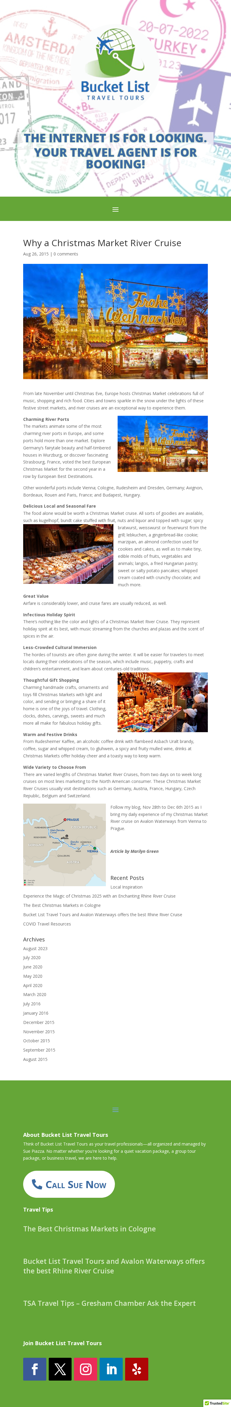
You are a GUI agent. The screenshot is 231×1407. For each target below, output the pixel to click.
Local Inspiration (126, 887)
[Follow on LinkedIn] (111, 1369)
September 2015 (39, 1050)
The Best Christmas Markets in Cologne (62, 905)
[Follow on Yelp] (136, 1369)
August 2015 (35, 1059)
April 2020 (32, 985)
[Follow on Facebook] (34, 1369)
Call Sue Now (75, 1184)
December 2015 (38, 1022)
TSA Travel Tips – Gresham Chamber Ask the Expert (109, 1303)
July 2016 (32, 1004)
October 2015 (36, 1040)
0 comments (66, 254)
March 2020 (34, 994)
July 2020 (32, 957)
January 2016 (35, 1013)
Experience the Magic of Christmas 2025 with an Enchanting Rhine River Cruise (99, 896)
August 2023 (35, 948)
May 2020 (32, 976)
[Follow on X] (60, 1369)
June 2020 (32, 967)
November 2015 (39, 1031)
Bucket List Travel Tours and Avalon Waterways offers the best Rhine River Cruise (102, 914)
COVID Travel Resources (47, 924)
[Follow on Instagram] (85, 1369)
